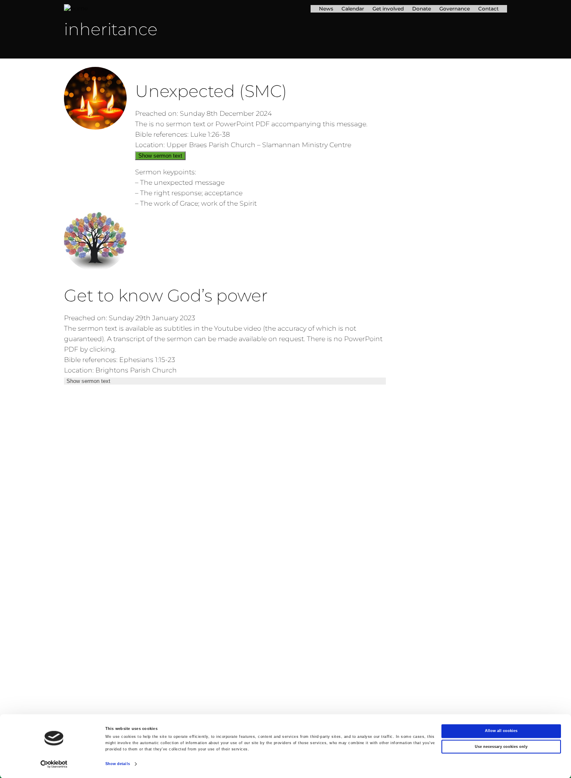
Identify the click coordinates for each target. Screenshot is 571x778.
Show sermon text (160, 156)
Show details (117, 764)
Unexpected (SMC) (211, 91)
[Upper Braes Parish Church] (132, 8)
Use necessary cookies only (501, 747)
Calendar (353, 8)
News (326, 8)
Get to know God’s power (166, 295)
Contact (488, 8)
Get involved (388, 8)
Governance (454, 8)
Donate (421, 8)
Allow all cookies (501, 731)
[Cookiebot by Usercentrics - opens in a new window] (54, 764)
